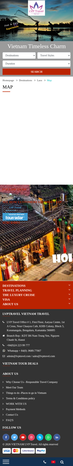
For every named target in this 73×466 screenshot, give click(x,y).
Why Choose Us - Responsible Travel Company (31, 382)
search (36, 71)
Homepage (8, 80)
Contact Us (11, 414)
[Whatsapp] (48, 437)
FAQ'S (9, 420)
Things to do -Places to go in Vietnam (25, 392)
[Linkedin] (56, 437)
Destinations (25, 80)
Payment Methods (15, 409)
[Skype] (39, 437)
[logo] (36, 7)
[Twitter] (14, 437)
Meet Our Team (14, 387)
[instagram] (31, 437)
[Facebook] (6, 437)
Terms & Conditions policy (20, 398)
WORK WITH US (15, 403)
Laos (39, 80)
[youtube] (23, 437)
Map (49, 80)
